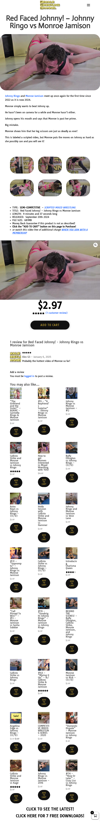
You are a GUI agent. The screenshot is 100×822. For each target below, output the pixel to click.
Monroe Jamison (34, 95)
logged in (29, 376)
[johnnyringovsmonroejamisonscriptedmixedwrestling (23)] (78, 195)
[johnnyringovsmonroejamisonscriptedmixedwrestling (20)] (78, 172)
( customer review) (56, 312)
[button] (95, 245)
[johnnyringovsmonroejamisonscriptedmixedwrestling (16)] (50, 195)
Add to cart (49, 325)
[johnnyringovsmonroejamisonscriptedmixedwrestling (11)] (22, 195)
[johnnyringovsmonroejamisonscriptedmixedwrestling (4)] (22, 172)
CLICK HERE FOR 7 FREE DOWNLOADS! (50, 815)
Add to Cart (16, 432)
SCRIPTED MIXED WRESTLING (59, 207)
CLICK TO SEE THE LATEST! (50, 809)
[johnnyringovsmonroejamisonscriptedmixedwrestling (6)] (50, 172)
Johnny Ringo (12, 95)
